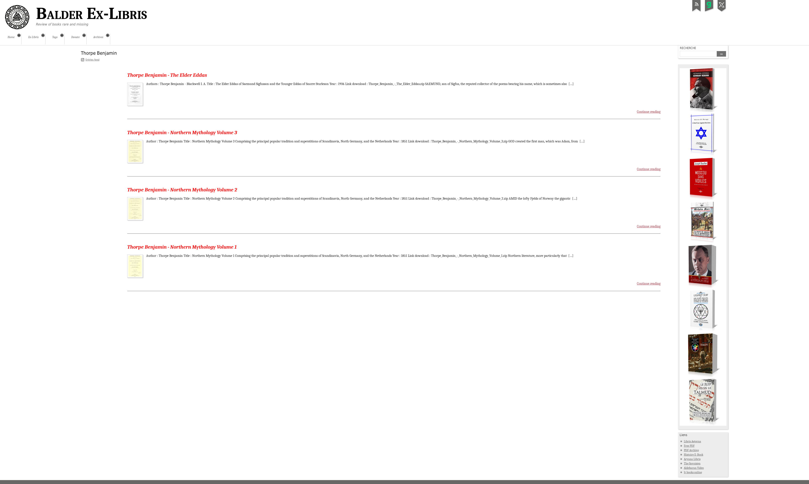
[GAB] (709, 11)
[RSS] (696, 11)
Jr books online (693, 472)
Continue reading (648, 112)
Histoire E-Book (693, 454)
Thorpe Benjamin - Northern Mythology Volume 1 (182, 247)
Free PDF (689, 446)
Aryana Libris (692, 459)
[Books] (703, 425)
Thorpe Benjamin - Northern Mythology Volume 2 (182, 190)
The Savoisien (692, 463)
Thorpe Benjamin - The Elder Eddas (167, 75)
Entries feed (92, 59)
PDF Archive (691, 450)
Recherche (688, 48)
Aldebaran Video (694, 468)
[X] (721, 11)
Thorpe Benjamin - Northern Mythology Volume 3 (182, 132)
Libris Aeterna (692, 441)
